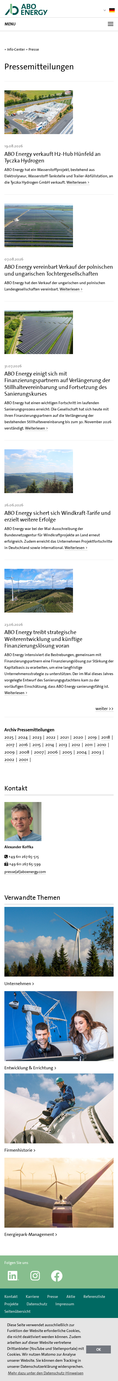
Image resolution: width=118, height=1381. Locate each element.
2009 (9, 752)
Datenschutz (37, 1303)
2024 (23, 737)
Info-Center (16, 49)
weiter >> (104, 708)
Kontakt (11, 1296)
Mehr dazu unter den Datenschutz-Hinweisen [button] (45, 1373)
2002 (9, 759)
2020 (78, 737)
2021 (64, 737)
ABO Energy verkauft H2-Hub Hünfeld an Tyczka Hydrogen (52, 157)
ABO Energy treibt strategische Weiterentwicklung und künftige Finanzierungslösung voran (43, 639)
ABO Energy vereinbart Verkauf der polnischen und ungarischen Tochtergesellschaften (58, 270)
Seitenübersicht (17, 1311)
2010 (101, 744)
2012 (76, 744)
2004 (82, 752)
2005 (67, 752)
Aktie (70, 1296)
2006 (52, 752)
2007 (39, 752)
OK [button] (98, 1349)
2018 (105, 737)
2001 (23, 759)
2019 (92, 737)
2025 (8, 737)
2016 (23, 744)
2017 (10, 744)
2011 (88, 744)
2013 (63, 744)
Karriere (32, 1296)
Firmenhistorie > (20, 1150)
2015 (36, 744)
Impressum (64, 1303)
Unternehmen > (19, 983)
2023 (36, 737)
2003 (96, 752)
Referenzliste (94, 1296)
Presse (34, 49)
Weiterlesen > (77, 182)
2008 (24, 752)
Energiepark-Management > (30, 1234)
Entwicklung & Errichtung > (30, 1068)
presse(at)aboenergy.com (25, 871)
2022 (50, 737)
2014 (49, 744)
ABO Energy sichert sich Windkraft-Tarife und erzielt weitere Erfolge (57, 516)
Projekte (11, 1303)
